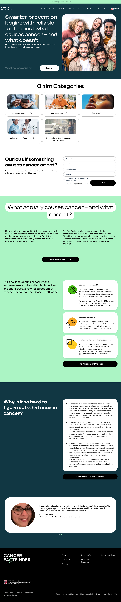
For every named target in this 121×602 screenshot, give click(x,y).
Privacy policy (78, 183)
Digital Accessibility (87, 594)
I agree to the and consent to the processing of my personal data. (77, 184)
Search (49, 68)
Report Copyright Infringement (67, 594)
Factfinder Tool (46, 9)
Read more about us (60, 259)
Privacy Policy (101, 594)
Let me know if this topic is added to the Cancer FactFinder (77, 179)
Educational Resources (77, 9)
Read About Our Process (90, 364)
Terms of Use (112, 594)
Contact (106, 9)
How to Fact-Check (60, 9)
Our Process (91, 9)
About (100, 9)
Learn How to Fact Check (90, 476)
